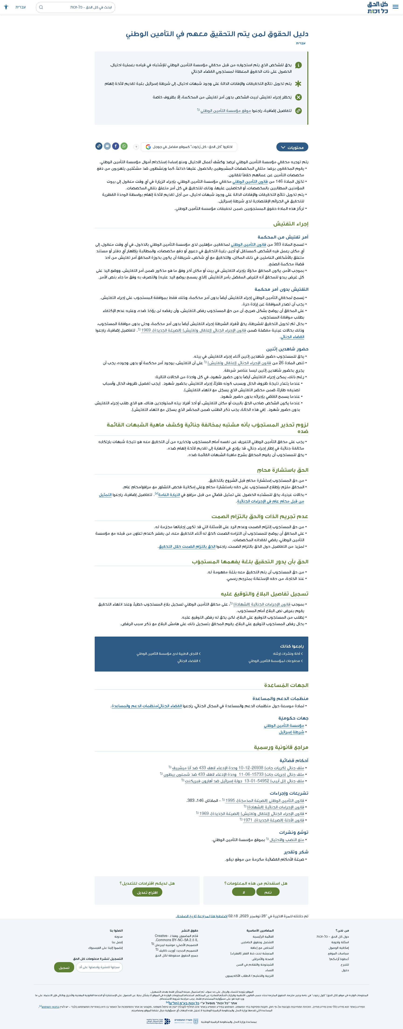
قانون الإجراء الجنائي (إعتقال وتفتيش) (239, 363)
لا (244, 892)
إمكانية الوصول (339, 947)
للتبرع (345, 964)
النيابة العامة (169, 494)
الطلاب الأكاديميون (237, 975)
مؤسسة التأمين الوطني (284, 725)
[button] (395, 7)
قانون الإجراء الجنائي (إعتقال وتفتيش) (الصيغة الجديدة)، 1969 (193, 330)
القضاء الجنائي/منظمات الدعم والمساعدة (147, 706)
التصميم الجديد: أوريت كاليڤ (178, 950)
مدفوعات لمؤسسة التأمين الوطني (274, 661)
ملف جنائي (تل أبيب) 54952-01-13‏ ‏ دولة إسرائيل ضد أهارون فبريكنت (244, 781)
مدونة (119, 936)
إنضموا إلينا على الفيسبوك (105, 947)
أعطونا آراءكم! (339, 959)
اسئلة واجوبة (340, 942)
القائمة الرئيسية (263, 936)
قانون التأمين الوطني (250, 181)
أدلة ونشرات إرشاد (286, 654)
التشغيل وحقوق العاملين (257, 942)
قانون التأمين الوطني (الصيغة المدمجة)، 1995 (265, 800)
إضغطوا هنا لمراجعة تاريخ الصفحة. (201, 916)
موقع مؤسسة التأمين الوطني (226, 110)
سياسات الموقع (338, 953)
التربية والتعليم (263, 975)
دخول (345, 970)
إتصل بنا (117, 942)
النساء (269, 970)
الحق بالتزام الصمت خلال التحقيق (187, 546)
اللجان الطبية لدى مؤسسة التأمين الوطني (167, 654)
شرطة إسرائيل (291, 732)
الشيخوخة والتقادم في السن (255, 964)
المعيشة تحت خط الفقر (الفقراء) (252, 953)
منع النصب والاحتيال (287, 840)
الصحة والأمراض (263, 959)
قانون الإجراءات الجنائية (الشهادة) (261, 604)
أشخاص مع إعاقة (262, 947)
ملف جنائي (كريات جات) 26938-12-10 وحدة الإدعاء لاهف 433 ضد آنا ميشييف (238, 768)
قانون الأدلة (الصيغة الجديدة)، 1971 (273, 820)
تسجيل (64, 967)
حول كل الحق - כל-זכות (333, 936)
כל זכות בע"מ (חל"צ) (184, 1002)
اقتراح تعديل (147, 892)
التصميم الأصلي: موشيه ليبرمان (176, 945)
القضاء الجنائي (292, 337)
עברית (21, 7)
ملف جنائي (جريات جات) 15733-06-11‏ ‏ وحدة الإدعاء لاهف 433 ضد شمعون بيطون (233, 774)
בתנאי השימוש (50, 1006)
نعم (268, 892)
